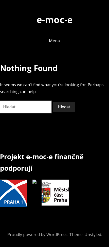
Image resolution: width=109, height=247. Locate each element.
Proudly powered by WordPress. (37, 234)
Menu (54, 40)
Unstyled (92, 234)
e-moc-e (55, 19)
